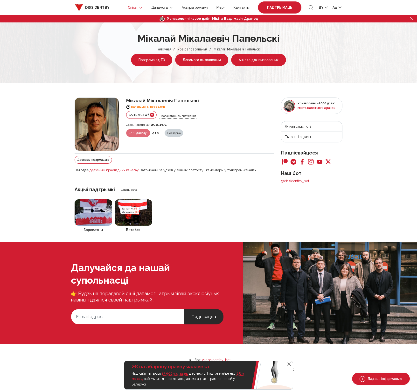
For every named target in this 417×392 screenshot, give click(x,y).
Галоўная (164, 49)
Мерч (220, 7)
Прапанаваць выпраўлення (178, 116)
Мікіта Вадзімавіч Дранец (235, 19)
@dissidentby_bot (295, 181)
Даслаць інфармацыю (93, 159)
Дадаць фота (129, 189)
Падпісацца (203, 316)
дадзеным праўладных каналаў (114, 170)
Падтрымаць (279, 7)
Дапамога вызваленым (202, 60)
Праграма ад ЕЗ (152, 60)
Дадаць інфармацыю (384, 379)
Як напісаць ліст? (298, 126)
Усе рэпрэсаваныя (192, 49)
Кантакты (242, 7)
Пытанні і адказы (298, 137)
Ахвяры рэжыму (195, 7)
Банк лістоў (141, 115)
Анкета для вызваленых (258, 60)
